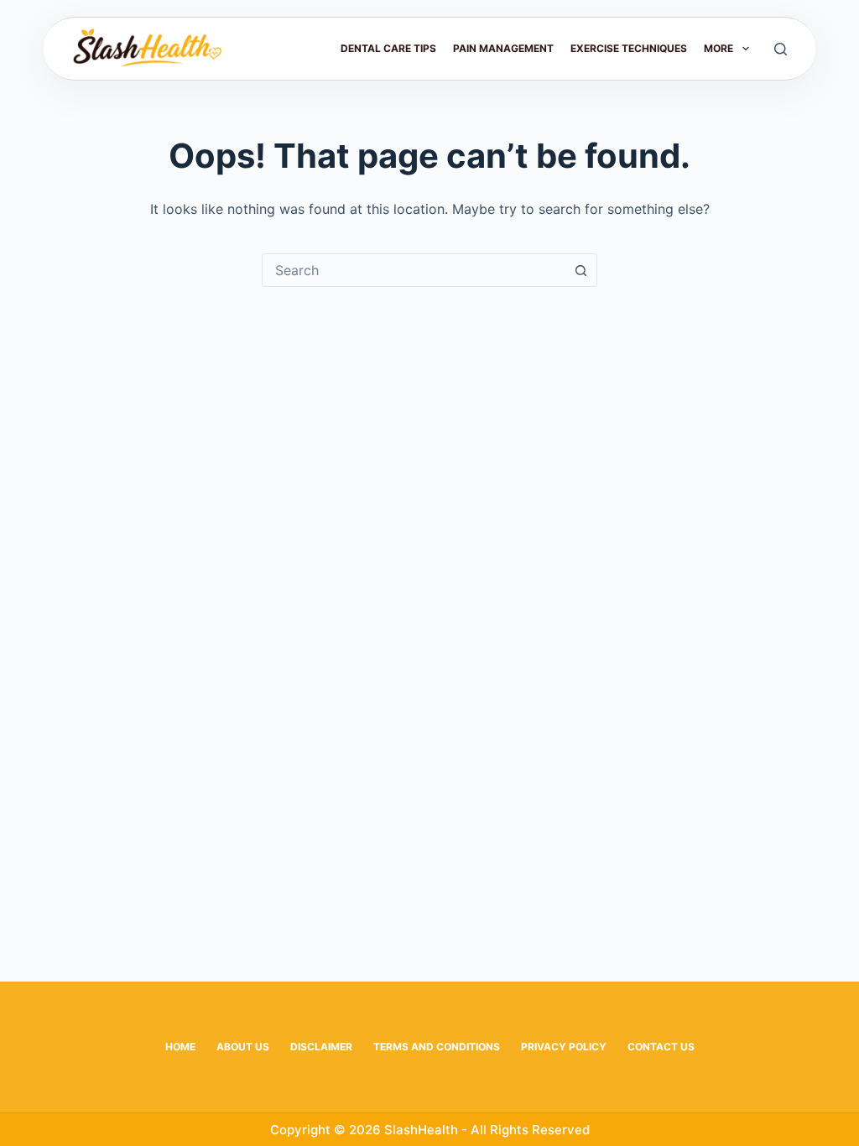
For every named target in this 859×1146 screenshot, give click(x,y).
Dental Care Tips (388, 48)
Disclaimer (321, 1046)
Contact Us (661, 1046)
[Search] (780, 49)
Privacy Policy (564, 1046)
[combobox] (414, 270)
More (718, 48)
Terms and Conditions (436, 1046)
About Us (242, 1046)
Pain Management (503, 48)
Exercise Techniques (628, 48)
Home (180, 1046)
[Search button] (580, 270)
